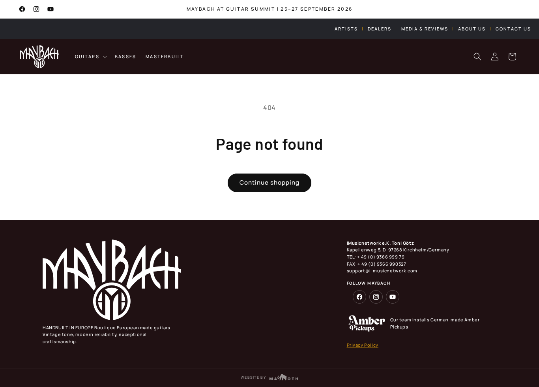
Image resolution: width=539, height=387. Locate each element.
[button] (90, 56)
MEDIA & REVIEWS (424, 28)
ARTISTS (346, 28)
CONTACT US (513, 28)
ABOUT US (472, 28)
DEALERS (379, 28)
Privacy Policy (362, 345)
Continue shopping (269, 182)
